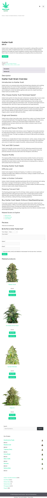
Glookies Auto (8, 217)
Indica (8, 64)
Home (3, 15)
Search (5, 426)
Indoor (11, 64)
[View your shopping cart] (39, 6)
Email (3, 246)
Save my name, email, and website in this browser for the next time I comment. (22, 251)
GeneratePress (33, 494)
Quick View (12, 295)
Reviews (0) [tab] (6, 71)
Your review (5, 234)
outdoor (15, 64)
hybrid (5, 64)
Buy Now (5, 56)
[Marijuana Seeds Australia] (6, 6)
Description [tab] (6, 68)
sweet (18, 64)
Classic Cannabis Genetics (11, 15)
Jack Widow (8, 218)
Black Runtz (8, 215)
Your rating (5, 232)
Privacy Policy (30, 497)
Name (4, 241)
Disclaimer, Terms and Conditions (20, 497)
